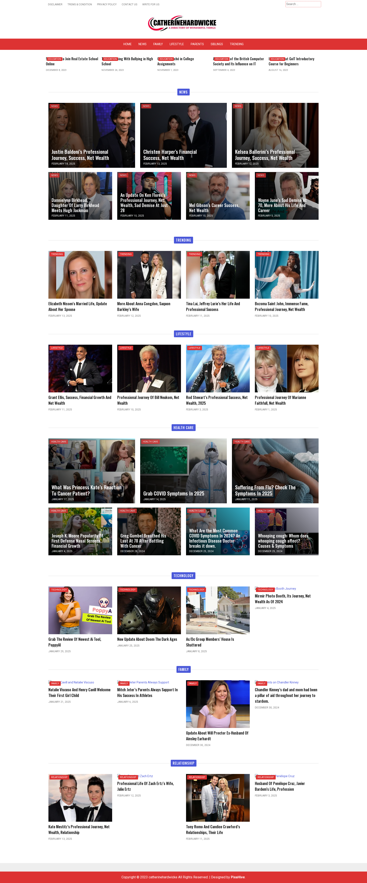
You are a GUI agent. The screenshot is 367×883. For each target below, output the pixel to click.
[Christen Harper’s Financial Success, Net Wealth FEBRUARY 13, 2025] (183, 135)
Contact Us (129, 4)
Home (127, 44)
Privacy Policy (107, 4)
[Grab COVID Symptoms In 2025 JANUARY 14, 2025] (183, 471)
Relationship (59, 777)
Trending (237, 44)
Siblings (217, 44)
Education (55, 59)
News (142, 44)
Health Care (58, 441)
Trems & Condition (80, 4)
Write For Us (150, 4)
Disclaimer (55, 4)
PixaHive (238, 877)
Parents (197, 44)
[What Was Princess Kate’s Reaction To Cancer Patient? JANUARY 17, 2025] (91, 471)
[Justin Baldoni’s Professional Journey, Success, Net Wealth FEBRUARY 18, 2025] (91, 135)
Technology (59, 589)
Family (158, 44)
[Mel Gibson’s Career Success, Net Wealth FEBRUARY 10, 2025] (218, 195)
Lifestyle (177, 44)
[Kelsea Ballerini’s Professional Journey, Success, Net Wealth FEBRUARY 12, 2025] (275, 135)
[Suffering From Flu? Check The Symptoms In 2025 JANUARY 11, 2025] (275, 471)
